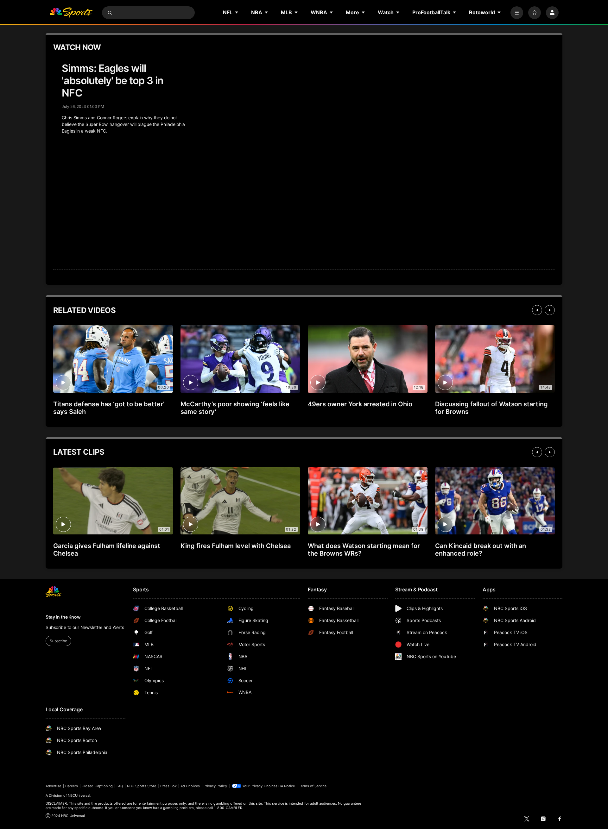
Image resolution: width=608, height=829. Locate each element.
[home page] (70, 13)
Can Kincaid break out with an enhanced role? (480, 549)
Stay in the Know (63, 617)
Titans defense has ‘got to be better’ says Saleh (108, 407)
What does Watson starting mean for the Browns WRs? (364, 549)
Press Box (168, 786)
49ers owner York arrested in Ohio (360, 404)
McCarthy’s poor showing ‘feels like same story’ (234, 407)
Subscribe (58, 641)
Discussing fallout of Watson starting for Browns (491, 407)
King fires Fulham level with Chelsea (235, 546)
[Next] (550, 310)
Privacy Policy (215, 786)
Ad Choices (190, 786)
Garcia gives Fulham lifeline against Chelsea (106, 549)
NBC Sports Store (141, 786)
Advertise (53, 786)
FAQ (120, 786)
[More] (516, 12)
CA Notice (286, 786)
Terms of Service (313, 786)
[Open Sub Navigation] (237, 12)
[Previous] (537, 310)
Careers (71, 786)
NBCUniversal (79, 795)
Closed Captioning (97, 786)
